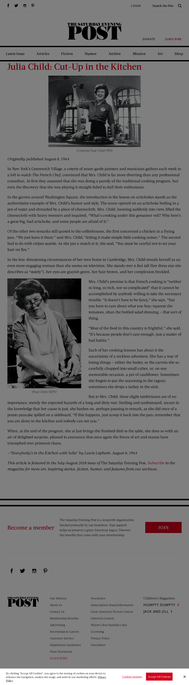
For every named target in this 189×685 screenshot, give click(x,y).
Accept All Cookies (159, 676)
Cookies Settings (132, 676)
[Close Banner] (184, 676)
